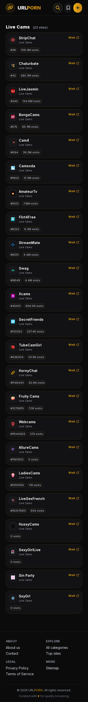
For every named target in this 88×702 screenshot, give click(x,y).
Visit (72, 37)
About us (13, 647)
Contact (12, 653)
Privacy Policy (17, 668)
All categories (57, 647)
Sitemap (52, 668)
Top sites (53, 653)
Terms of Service (20, 674)
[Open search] (57, 7)
